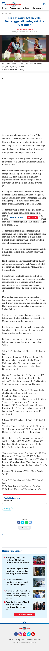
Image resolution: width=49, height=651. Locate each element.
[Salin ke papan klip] (30, 522)
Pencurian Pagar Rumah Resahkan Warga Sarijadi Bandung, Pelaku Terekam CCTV (18, 571)
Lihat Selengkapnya (24, 614)
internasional (37, 8)
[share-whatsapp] (26, 522)
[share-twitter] (22, 522)
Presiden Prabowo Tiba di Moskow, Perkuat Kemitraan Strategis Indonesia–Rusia (17, 604)
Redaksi (10, 640)
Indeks (26, 8)
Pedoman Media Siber (33, 640)
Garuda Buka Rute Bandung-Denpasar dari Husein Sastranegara (17, 582)
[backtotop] (24, 624)
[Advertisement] (24, 105)
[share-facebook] (18, 522)
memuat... (8, 500)
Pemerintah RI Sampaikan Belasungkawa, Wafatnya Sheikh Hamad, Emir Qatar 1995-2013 (18, 593)
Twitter (30, 637)
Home (4, 8)
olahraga (7, 509)
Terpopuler (15, 8)
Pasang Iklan (19, 640)
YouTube (34, 637)
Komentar (25, 528)
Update (33, 217)
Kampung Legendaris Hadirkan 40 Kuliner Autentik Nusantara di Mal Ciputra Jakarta (17, 560)
